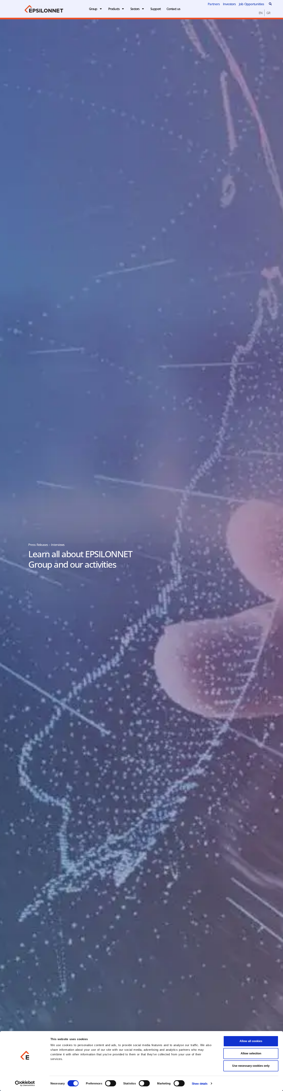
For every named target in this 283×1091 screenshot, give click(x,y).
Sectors (134, 9)
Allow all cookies (250, 1041)
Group (93, 9)
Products (113, 9)
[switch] (110, 1083)
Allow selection (251, 1053)
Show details (199, 1083)
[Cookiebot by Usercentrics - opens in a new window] (25, 1083)
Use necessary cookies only (251, 1065)
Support (155, 9)
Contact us (173, 9)
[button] (270, 4)
